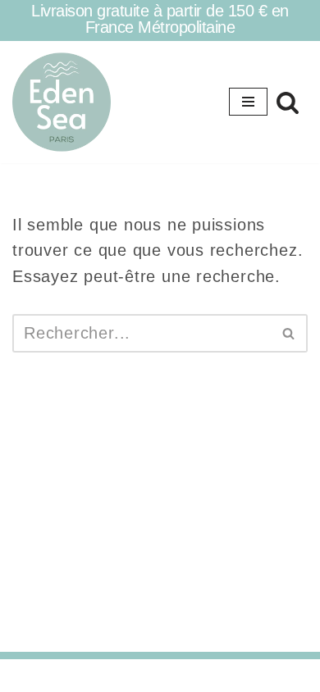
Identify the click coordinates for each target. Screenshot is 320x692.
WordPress (215, 675)
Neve (89, 675)
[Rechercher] (287, 102)
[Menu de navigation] (248, 102)
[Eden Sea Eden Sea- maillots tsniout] (61, 102)
